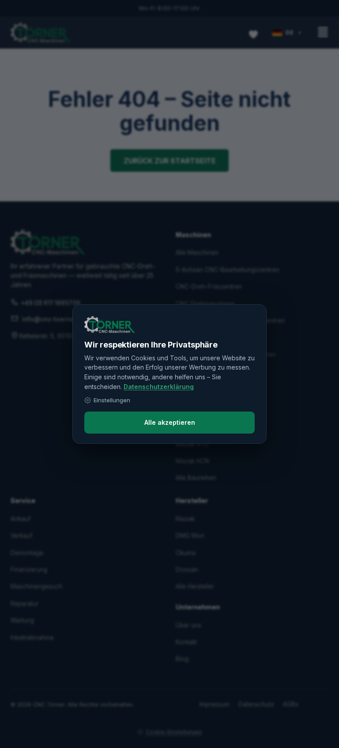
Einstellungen (112, 400)
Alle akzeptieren (169, 422)
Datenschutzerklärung (159, 386)
